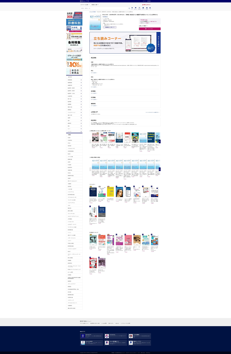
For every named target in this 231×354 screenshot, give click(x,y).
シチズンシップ (71, 300)
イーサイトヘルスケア (72, 248)
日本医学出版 (70, 297)
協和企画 (69, 208)
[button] (160, 141)
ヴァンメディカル (71, 213)
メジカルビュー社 (71, 148)
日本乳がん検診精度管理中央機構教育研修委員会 (74, 278)
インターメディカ (71, 202)
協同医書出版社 (71, 294)
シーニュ (69, 232)
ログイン (144, 1)
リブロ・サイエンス (71, 237)
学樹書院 (69, 260)
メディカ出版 (70, 156)
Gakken (69, 172)
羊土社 (69, 143)
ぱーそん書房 (70, 272)
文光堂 (69, 137)
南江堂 (69, 251)
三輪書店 (69, 183)
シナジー (69, 240)
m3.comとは (148, 352)
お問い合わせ (143, 352)
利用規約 (113, 352)
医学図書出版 (70, 229)
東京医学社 (70, 263)
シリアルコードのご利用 (125, 323)
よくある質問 (104, 323)
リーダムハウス (71, 221)
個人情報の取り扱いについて (120, 352)
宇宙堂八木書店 (71, 243)
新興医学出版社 (71, 175)
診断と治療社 (70, 210)
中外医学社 (70, 140)
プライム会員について (84, 323)
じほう (69, 205)
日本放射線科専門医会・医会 (73, 289)
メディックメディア (71, 283)
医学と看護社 (70, 257)
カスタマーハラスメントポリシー (131, 352)
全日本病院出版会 (71, 194)
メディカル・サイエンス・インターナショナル (74, 266)
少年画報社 (70, 218)
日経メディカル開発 (71, 235)
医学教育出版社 (71, 246)
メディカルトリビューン (72, 302)
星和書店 (69, 286)
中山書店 (69, 164)
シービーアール (71, 191)
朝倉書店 (69, 281)
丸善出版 (69, 186)
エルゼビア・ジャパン (72, 224)
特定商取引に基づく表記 (95, 323)
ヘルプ (139, 352)
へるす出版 (70, 189)
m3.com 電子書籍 (92, 11)
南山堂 (69, 153)
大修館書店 (70, 305)
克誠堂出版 (70, 170)
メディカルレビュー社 (72, 197)
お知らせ (117, 323)
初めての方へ (111, 323)
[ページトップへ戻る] (227, 352)
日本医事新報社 (71, 151)
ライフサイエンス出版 (72, 227)
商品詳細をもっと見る (109, 27)
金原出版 (69, 145)
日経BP (69, 178)
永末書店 (69, 274)
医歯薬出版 (70, 159)
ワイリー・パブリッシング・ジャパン (74, 255)
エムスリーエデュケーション (73, 216)
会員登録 (149, 1)
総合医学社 (70, 167)
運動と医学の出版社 (71, 308)
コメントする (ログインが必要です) (152, 112)
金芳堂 (69, 162)
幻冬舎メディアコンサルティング (74, 269)
